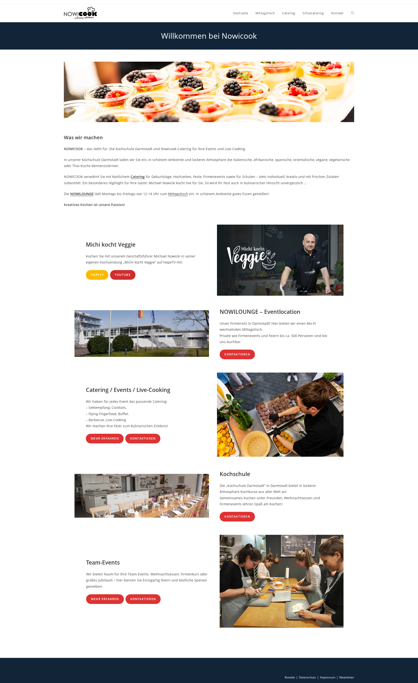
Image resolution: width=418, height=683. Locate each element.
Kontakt (290, 677)
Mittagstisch (178, 193)
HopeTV (97, 275)
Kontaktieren (237, 354)
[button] (71, 92)
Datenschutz (307, 677)
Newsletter (346, 677)
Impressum (327, 677)
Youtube (122, 275)
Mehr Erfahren (105, 438)
